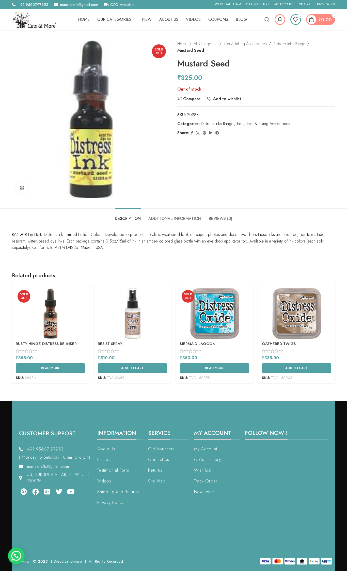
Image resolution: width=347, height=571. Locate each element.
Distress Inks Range (289, 44)
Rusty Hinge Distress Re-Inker (46, 344)
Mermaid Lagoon (197, 344)
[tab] (128, 216)
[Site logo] (36, 19)
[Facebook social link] (192, 133)
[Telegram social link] (217, 133)
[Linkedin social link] (211, 133)
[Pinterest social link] (204, 133)
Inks (240, 124)
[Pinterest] (20, 491)
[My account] (280, 19)
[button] (14, 556)
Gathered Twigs (279, 344)
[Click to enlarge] (22, 188)
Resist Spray (110, 344)
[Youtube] (67, 491)
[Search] (267, 19)
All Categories (205, 44)
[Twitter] (55, 491)
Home (182, 44)
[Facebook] (31, 491)
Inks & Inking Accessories (245, 44)
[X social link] (198, 133)
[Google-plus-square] (43, 491)
